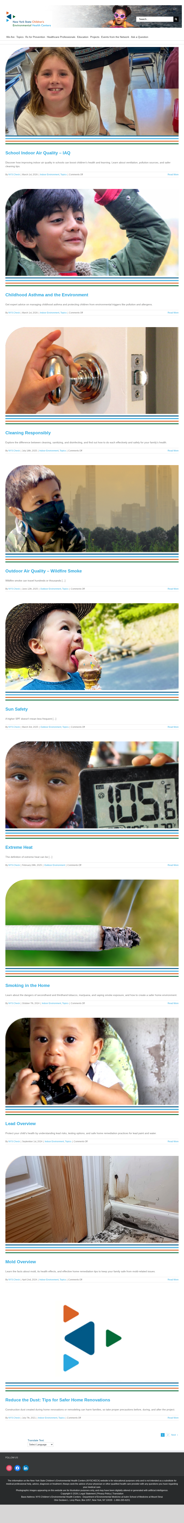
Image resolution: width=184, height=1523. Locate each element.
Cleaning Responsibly (28, 432)
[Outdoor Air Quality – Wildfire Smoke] (92, 513)
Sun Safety (16, 709)
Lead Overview (20, 1123)
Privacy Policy (104, 1493)
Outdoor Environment (50, 589)
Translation (117, 1493)
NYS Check (14, 174)
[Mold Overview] (92, 1204)
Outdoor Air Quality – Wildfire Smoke (43, 570)
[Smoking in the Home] (92, 928)
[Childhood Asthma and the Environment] (92, 237)
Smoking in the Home (27, 985)
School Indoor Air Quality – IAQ (37, 152)
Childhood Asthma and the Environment (46, 294)
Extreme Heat (19, 847)
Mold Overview (20, 1261)
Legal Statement (88, 1493)
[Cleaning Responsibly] (92, 375)
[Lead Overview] (92, 1066)
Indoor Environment (49, 174)
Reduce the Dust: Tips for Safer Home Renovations (57, 1399)
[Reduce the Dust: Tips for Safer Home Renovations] (92, 1342)
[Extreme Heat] (92, 790)
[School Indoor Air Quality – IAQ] (92, 95)
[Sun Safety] (92, 652)
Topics (63, 174)
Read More (173, 174)
